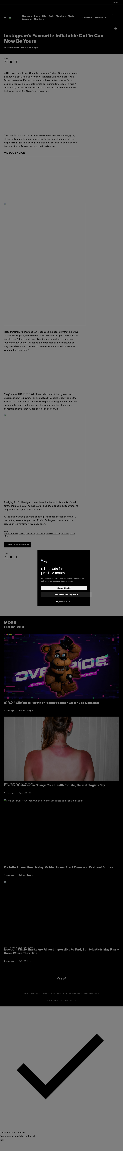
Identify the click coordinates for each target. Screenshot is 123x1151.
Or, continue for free (64, 602)
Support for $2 (64, 588)
